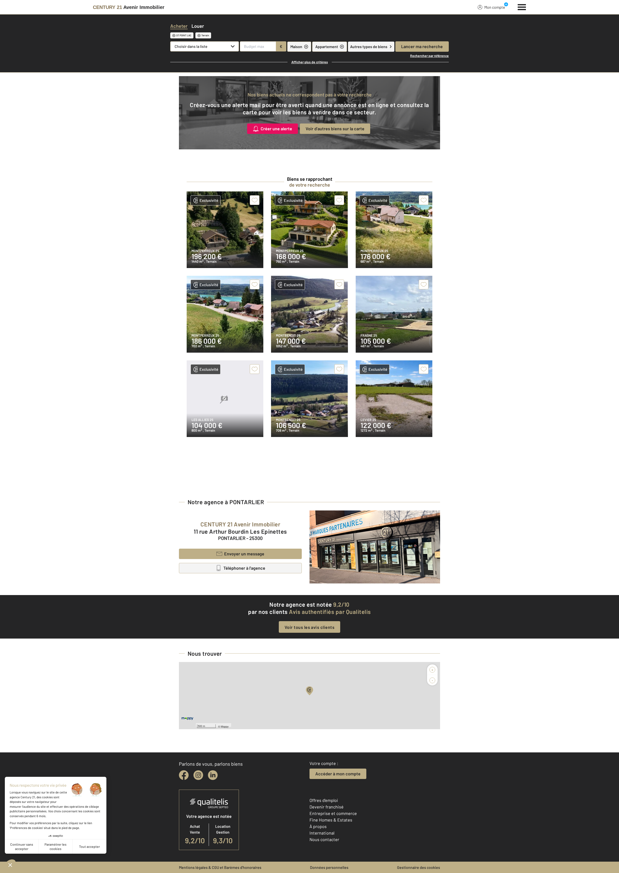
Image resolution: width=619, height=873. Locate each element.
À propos (318, 826)
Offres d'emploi (324, 800)
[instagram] (198, 775)
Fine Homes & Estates (331, 819)
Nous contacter (324, 839)
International (322, 833)
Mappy (225, 726)
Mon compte (494, 7)
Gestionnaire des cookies (418, 867)
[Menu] (522, 6)
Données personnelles (329, 867)
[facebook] (184, 775)
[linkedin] (213, 775)
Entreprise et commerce (333, 813)
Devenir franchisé (327, 806)
